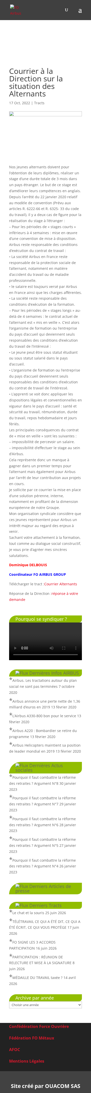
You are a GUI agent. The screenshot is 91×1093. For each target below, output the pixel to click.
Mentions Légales (26, 1061)
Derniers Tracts (45, 905)
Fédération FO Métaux (31, 1038)
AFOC (14, 1049)
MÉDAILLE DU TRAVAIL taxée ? (37, 977)
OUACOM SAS (62, 1085)
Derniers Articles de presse (43, 888)
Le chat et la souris (28, 912)
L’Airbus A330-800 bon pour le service (44, 715)
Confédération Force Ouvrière (39, 1026)
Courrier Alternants (60, 584)
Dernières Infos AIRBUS (54, 673)
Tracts (39, 102)
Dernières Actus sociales (39, 767)
